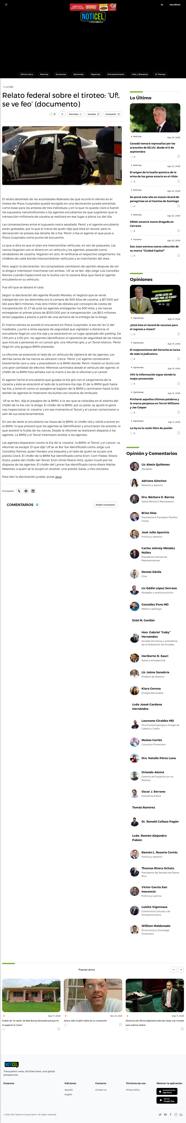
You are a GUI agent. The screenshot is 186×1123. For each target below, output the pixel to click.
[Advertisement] (93, 46)
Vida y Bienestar (140, 74)
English (68, 1094)
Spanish (69, 1090)
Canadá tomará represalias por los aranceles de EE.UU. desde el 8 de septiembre (152, 147)
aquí (58, 476)
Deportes (95, 74)
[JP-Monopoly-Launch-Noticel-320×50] (93, 7)
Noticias (44, 74)
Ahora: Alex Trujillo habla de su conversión (23, 1020)
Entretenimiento (116, 74)
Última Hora (26, 74)
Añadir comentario (105, 505)
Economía (61, 74)
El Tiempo (160, 74)
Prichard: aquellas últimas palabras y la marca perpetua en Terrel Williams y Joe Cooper (154, 403)
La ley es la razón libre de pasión (151, 427)
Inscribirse (175, 4)
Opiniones (78, 74)
